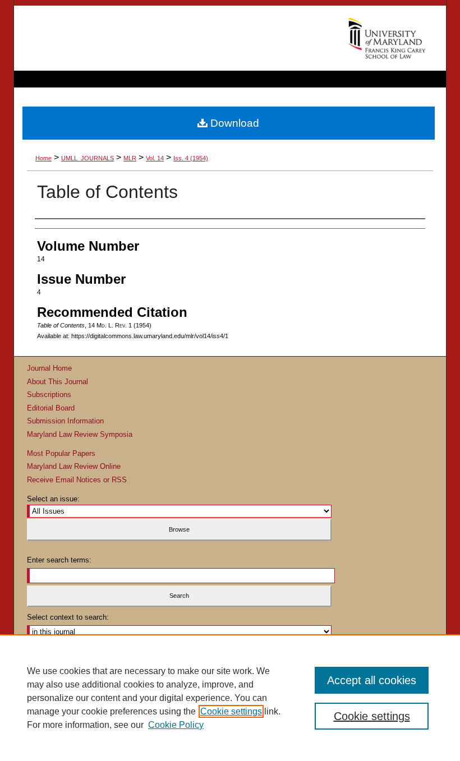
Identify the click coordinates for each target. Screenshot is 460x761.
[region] (230, 697)
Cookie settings (231, 711)
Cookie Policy (176, 725)
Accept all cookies (371, 680)
